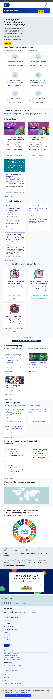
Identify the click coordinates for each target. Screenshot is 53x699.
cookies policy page (25, 690)
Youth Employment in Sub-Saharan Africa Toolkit (40, 451)
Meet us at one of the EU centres (12, 659)
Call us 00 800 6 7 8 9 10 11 (11, 653)
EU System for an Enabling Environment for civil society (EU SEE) (18, 413)
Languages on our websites (10, 670)
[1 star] (3, 603)
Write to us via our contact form (12, 657)
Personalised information (38, 80)
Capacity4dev (11, 10)
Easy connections (15, 80)
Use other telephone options (11, 655)
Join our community (27, 588)
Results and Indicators (14, 466)
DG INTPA (25, 612)
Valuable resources (15, 98)
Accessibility (7, 677)
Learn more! (8, 43)
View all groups (8, 399)
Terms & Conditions (9, 639)
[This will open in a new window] (8, 5)
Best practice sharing (38, 98)
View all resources (9, 478)
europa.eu (15, 648)
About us (6, 632)
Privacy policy (7, 672)
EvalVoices (13, 245)
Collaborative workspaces (15, 61)
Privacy (6, 637)
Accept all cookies (10, 695)
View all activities (8, 260)
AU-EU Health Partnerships (17, 427)
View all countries (8, 506)
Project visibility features (38, 61)
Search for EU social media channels (13, 665)
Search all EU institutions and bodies (13, 683)
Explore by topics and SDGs (11, 517)
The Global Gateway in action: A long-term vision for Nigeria (37, 139)
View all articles (8, 196)
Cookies (6, 675)
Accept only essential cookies (23, 695)
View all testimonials (26, 337)
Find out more (8, 107)
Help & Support (8, 634)
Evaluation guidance (14, 451)
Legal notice (7, 674)
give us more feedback (20, 603)
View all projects (8, 437)
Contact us (6, 620)
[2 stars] (4, 603)
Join (42, 11)
